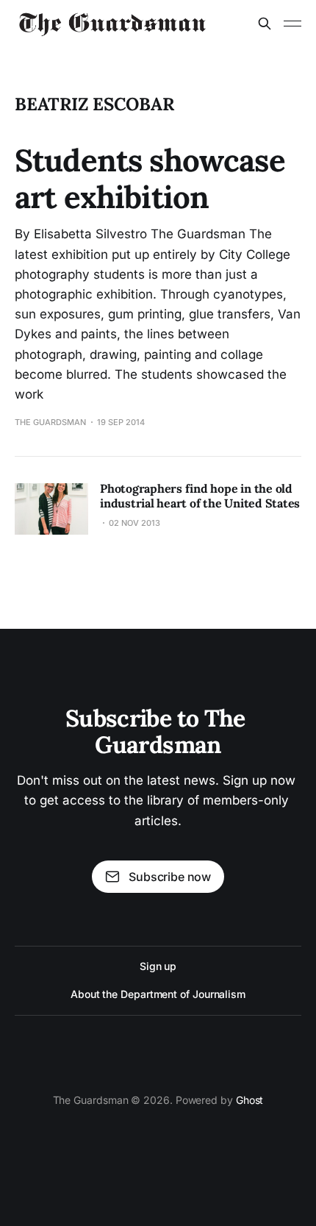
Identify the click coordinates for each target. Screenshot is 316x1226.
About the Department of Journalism (158, 994)
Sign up (158, 966)
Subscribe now (170, 876)
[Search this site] (265, 24)
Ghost (250, 1100)
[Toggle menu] (292, 24)
